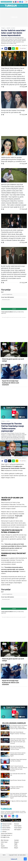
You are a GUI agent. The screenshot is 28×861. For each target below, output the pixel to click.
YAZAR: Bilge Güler (18, 45)
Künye (15, 846)
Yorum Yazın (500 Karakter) (7, 297)
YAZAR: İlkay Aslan (17, 457)
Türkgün (3, 28)
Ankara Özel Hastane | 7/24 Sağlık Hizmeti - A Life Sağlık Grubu (7, 835)
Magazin (16, 842)
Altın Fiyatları (17, 829)
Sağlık (15, 844)
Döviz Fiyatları (17, 826)
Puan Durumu (6, 829)
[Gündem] (14, 371)
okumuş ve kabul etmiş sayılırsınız (12, 312)
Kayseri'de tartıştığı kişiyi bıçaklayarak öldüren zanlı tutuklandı (10, 383)
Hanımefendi (4, 848)
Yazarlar (4, 831)
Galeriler (9, 28)
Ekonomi (16, 824)
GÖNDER (14, 309)
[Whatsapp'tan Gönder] (13, 48)
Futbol (8, 421)
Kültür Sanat (4, 842)
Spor (2, 844)
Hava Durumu (6, 826)
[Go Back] (25, 858)
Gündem (13, 28)
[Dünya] (14, 349)
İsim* (2, 292)
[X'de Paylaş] (9, 48)
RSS (5, 855)
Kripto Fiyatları (18, 827)
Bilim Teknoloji (4, 840)
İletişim (16, 848)
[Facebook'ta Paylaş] (5, 48)
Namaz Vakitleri (6, 827)
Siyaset (3, 846)
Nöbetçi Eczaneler (7, 824)
